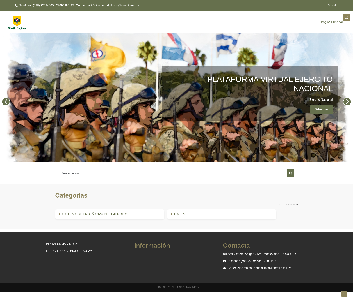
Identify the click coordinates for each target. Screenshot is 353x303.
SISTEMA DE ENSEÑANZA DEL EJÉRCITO (94, 214)
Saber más (321, 92)
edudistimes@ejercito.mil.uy (120, 5)
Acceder (332, 5)
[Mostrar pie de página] (344, 294)
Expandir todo (290, 203)
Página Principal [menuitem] (332, 22)
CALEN (179, 214)
